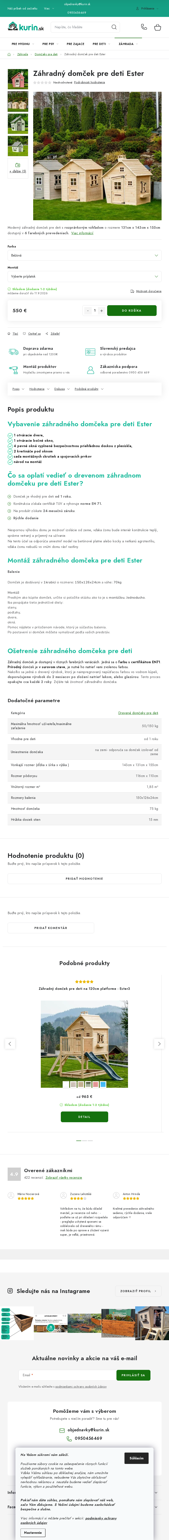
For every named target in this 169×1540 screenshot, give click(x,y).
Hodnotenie (37, 389)
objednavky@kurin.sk (77, 4)
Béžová (80, 1084)
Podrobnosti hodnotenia (89, 82)
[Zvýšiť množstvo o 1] (101, 310)
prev (10, 1044)
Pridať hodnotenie (84, 879)
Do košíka (132, 310)
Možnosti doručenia (149, 291)
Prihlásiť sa (133, 1375)
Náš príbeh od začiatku (23, 8)
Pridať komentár (50, 928)
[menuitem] (23, 44)
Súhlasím (136, 1458)
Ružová (95, 1084)
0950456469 (76, 13)
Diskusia (59, 389)
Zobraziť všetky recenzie (64, 1177)
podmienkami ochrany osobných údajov (81, 1387)
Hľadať (114, 27)
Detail (84, 1117)
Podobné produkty (87, 389)
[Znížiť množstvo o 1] (88, 310)
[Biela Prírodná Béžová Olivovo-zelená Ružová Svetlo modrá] (84, 1044)
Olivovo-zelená (88, 1084)
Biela (65, 1084)
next (159, 1044)
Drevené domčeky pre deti (138, 713)
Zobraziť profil (135, 1291)
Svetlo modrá (103, 1084)
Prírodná (73, 1084)
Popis (16, 389)
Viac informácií (82, 233)
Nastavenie (33, 1532)
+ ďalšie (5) (17, 171)
